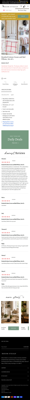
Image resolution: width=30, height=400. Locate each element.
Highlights (5, 95)
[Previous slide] (3, 313)
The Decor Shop (22, 10)
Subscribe (26, 346)
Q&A (12, 95)
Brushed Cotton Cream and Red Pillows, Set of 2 (13, 164)
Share (4, 78)
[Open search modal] (21, 6)
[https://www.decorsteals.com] (15, 139)
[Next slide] (26, 313)
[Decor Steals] (10, 6)
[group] (15, 176)
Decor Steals (10, 385)
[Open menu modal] (27, 6)
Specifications (6, 89)
